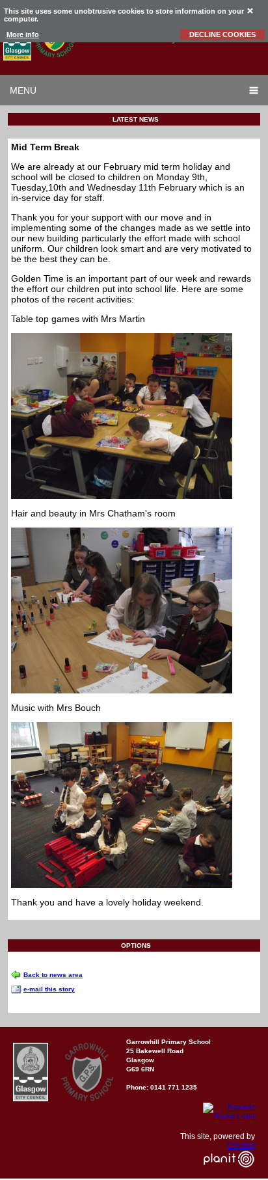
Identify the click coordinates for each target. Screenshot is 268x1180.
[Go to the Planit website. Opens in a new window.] (229, 1175)
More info (23, 34)
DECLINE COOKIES (222, 34)
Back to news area (53, 974)
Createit (241, 1145)
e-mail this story (49, 989)
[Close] (251, 10)
